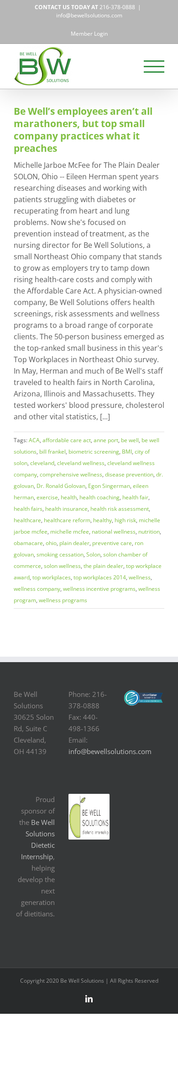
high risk (125, 520)
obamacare (28, 543)
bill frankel (52, 451)
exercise (47, 497)
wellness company (37, 589)
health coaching (99, 497)
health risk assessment (119, 509)
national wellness (114, 531)
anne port (106, 440)
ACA (34, 440)
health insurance (66, 509)
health (69, 497)
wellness (140, 577)
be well (130, 440)
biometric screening (93, 451)
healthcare (27, 520)
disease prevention (129, 474)
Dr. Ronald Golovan (61, 486)
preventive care (112, 543)
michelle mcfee (69, 531)
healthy (102, 520)
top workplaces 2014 (99, 577)
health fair (135, 497)
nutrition (149, 531)
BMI (127, 451)
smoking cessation (60, 554)
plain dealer (74, 543)
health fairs (28, 509)
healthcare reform (67, 520)
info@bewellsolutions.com (89, 15)
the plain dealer (103, 566)
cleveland (42, 463)
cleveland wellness (81, 463)
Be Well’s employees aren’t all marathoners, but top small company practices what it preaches (83, 130)
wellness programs (63, 600)
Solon (93, 554)
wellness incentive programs (99, 589)
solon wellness (62, 566)
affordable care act (66, 440)
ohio (51, 543)
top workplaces (51, 577)
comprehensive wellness (71, 474)
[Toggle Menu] (154, 66)
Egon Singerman (109, 486)
